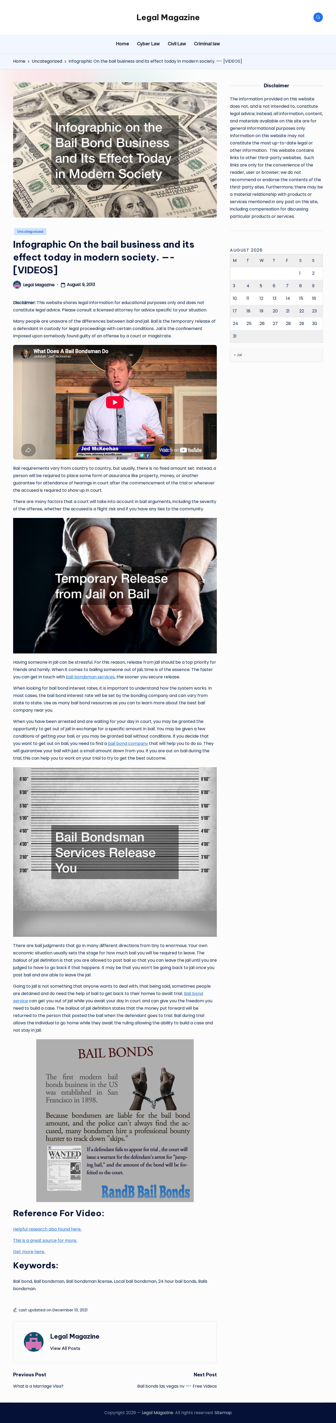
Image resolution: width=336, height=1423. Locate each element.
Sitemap (223, 1413)
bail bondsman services (90, 677)
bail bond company (128, 743)
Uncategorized (30, 231)
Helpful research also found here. (47, 1229)
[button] (65, 1348)
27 (275, 324)
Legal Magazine (168, 17)
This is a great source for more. (45, 1240)
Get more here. (29, 1252)
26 (262, 324)
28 (288, 324)
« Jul (238, 354)
